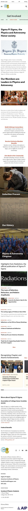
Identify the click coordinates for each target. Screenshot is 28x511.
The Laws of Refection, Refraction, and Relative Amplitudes (10, 292)
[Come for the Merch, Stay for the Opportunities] (4, 301)
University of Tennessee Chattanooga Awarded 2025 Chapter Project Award (10, 378)
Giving (25, 1)
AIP (19, 1)
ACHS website (4, 422)
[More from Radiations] (14, 347)
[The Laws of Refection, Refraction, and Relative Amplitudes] (14, 278)
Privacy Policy (5, 504)
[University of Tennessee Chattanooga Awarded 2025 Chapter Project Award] (12, 366)
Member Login (4, 1)
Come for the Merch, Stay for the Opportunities (17, 301)
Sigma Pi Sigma (13, 19)
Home (2, 19)
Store (13, 1)
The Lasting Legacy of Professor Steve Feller (13, 312)
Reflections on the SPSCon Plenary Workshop (14, 322)
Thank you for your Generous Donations (12, 335)
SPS (7, 19)
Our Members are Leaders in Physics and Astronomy (13, 82)
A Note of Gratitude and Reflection (11, 328)
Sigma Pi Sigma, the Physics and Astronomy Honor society (13, 32)
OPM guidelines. (9, 440)
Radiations (4, 288)
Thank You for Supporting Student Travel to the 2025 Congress (13, 342)
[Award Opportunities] (25, 358)
